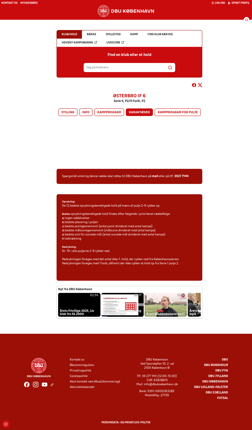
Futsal (222, 398)
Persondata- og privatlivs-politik (126, 422)
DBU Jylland (218, 376)
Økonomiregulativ (82, 365)
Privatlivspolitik (80, 370)
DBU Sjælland (217, 392)
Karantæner (139, 112)
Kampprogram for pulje (178, 112)
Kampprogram (109, 112)
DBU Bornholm (216, 365)
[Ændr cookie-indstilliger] (6, 424)
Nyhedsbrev (29, 3)
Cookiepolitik (79, 376)
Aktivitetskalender (82, 387)
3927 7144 (181, 176)
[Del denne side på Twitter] (200, 86)
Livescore (113, 43)
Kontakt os (9, 3)
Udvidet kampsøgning (77, 43)
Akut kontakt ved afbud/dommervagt (95, 381)
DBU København (215, 381)
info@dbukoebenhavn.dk (161, 384)
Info (85, 112)
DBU (225, 359)
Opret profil (241, 3)
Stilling (67, 112)
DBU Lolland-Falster (211, 387)
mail (155, 176)
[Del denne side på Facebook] (194, 86)
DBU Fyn (221, 370)
